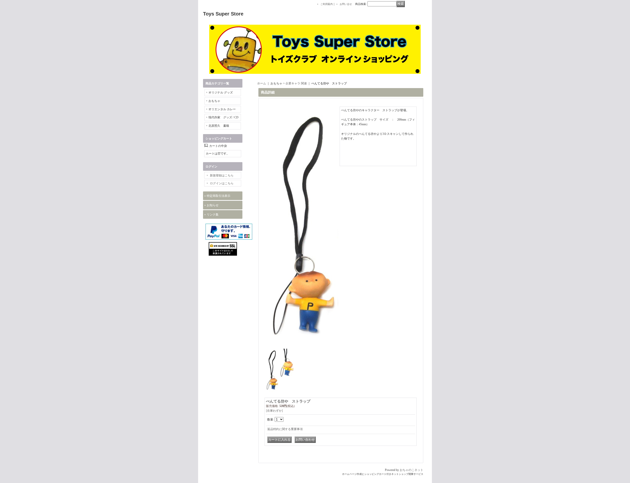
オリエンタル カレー (222, 109)
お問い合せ (346, 4)
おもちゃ (214, 101)
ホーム (261, 83)
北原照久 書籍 (218, 125)
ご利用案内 (326, 4)
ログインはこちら (222, 183)
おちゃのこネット (411, 470)
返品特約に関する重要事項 (285, 429)
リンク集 (213, 214)
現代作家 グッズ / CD (223, 117)
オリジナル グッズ (220, 92)
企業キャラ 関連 (296, 83)
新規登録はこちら (222, 175)
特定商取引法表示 (218, 196)
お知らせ (213, 205)
